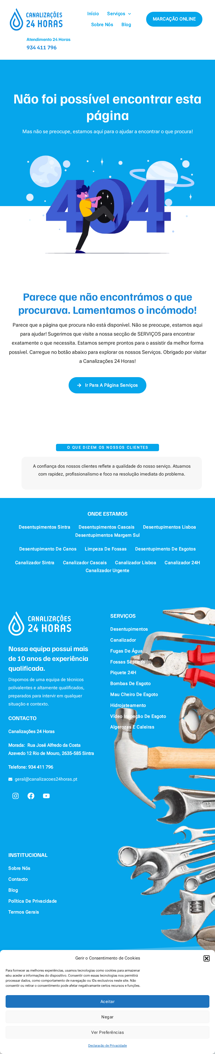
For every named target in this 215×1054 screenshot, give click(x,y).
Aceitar (108, 1001)
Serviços (116, 13)
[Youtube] (46, 796)
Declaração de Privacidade (107, 1046)
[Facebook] (31, 796)
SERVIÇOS (123, 615)
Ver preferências (107, 1032)
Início (93, 13)
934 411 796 (42, 47)
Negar (107, 1017)
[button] (206, 958)
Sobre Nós (102, 24)
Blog (126, 24)
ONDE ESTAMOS (108, 513)
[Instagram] (15, 796)
